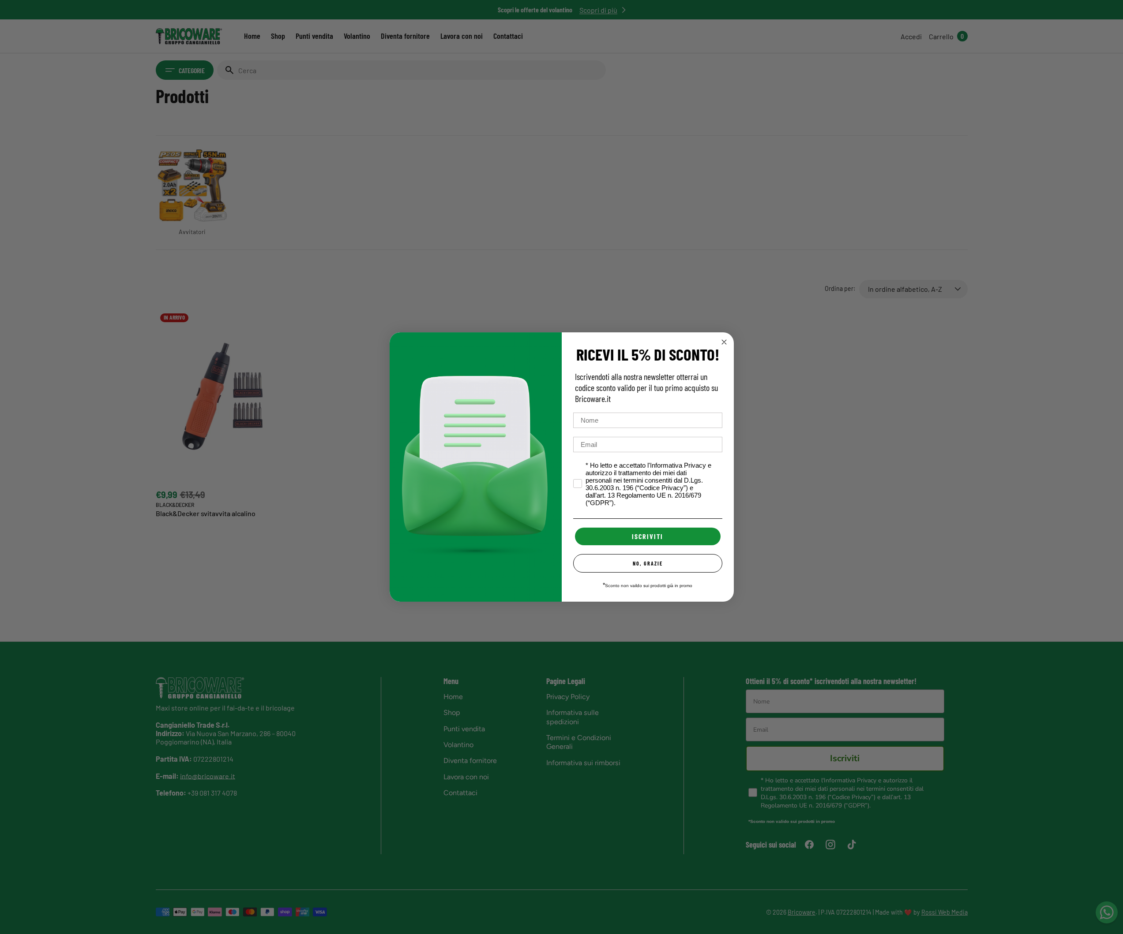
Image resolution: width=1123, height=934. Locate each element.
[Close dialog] (724, 342)
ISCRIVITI (647, 536)
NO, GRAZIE (648, 563)
